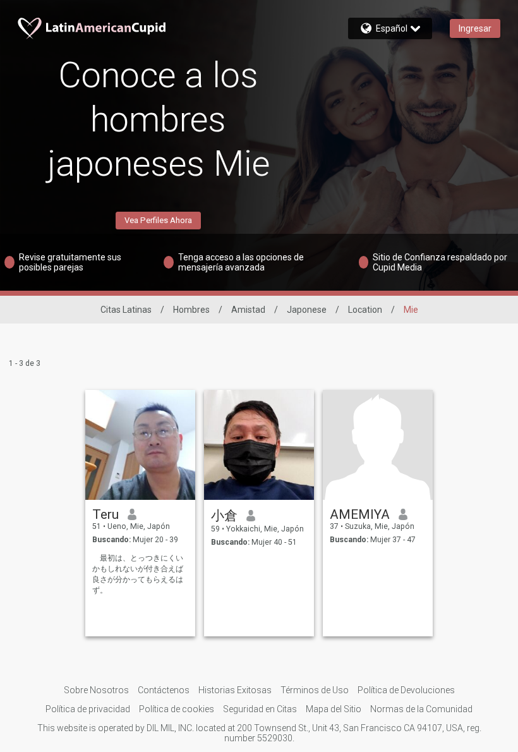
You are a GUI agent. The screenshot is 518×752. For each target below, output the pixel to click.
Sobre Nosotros (96, 690)
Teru (105, 514)
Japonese (307, 310)
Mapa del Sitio (333, 709)
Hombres (191, 310)
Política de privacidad (87, 709)
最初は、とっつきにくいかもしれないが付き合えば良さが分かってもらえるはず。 (137, 574)
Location (365, 310)
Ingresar (475, 28)
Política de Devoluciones (406, 690)
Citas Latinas (126, 310)
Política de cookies (176, 709)
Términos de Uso (314, 690)
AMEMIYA (360, 514)
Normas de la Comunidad (421, 709)
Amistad (248, 310)
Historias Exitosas (235, 690)
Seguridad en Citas (260, 709)
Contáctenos (164, 690)
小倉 (224, 515)
